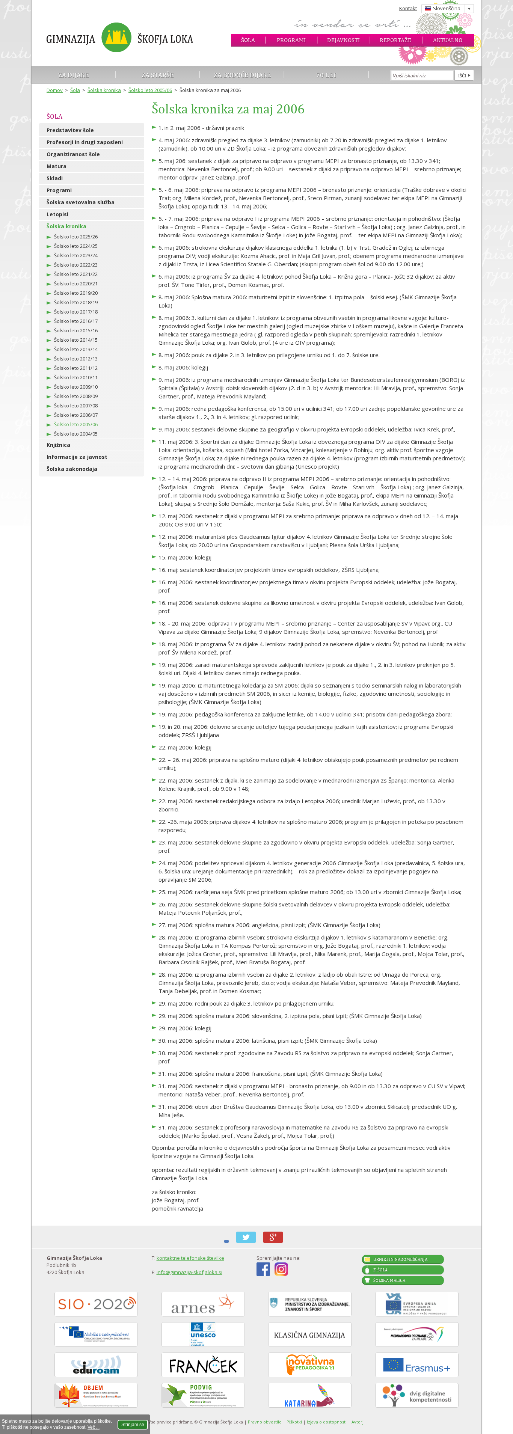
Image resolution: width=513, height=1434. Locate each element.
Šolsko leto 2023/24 (76, 255)
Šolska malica (389, 1280)
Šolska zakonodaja (72, 468)
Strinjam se (132, 1424)
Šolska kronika (104, 90)
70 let (326, 75)
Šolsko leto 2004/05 (76, 433)
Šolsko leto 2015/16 (76, 330)
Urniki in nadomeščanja (400, 1259)
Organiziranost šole (73, 154)
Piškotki (294, 1422)
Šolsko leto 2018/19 (76, 302)
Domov (55, 90)
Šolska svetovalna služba (81, 202)
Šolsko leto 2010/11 (76, 377)
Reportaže (395, 40)
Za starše (158, 75)
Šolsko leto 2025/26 (76, 236)
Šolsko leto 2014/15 (76, 339)
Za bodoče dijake (242, 75)
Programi (291, 40)
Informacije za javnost (77, 456)
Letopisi (57, 214)
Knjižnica (58, 444)
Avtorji (358, 1422)
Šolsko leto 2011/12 (76, 368)
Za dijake (73, 75)
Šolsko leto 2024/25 (76, 246)
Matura (56, 166)
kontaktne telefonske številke (190, 1258)
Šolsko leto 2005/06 (150, 90)
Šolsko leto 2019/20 (76, 293)
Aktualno (447, 40)
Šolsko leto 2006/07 (76, 415)
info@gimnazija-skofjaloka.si (189, 1272)
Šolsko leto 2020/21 (76, 283)
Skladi (55, 178)
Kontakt (408, 8)
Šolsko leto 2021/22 (76, 274)
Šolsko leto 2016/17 (76, 321)
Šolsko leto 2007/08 (76, 405)
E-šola (380, 1270)
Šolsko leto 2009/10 (76, 386)
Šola (248, 40)
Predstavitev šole (70, 130)
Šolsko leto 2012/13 (76, 358)
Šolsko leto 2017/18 (76, 311)
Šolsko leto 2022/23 (76, 264)
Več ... (94, 1427)
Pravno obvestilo (265, 1422)
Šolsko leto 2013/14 (76, 349)
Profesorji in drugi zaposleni (85, 142)
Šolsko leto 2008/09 (76, 396)
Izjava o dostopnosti (327, 1422)
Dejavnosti (343, 40)
